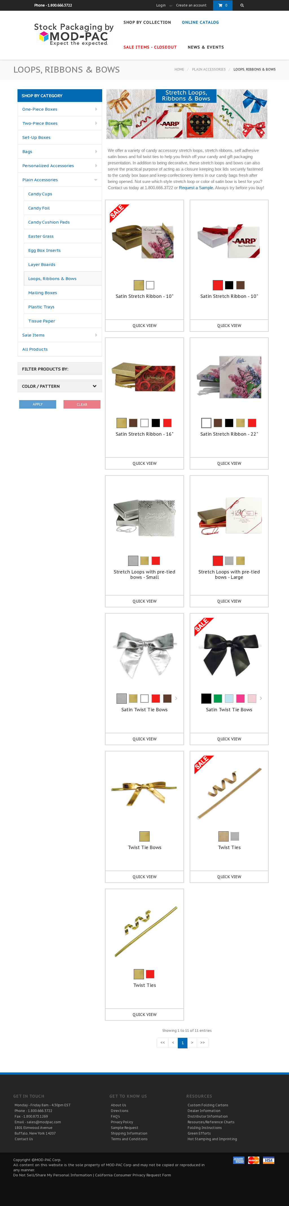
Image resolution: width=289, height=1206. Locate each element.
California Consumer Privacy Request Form (133, 1175)
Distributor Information (208, 1116)
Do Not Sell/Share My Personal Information (52, 1175)
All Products (35, 349)
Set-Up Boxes (36, 137)
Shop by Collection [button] (148, 22)
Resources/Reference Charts (211, 1122)
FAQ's (115, 1116)
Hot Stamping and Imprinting (212, 1139)
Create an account (191, 5)
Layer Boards (41, 264)
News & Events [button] (206, 47)
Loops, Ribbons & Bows (52, 278)
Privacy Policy (122, 1122)
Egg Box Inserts (44, 250)
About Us (118, 1105)
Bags (27, 151)
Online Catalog (201, 22)
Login (161, 5)
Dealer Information (204, 1111)
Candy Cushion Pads (49, 222)
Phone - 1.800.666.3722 (33, 1111)
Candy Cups (40, 194)
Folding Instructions (205, 1128)
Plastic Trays (41, 306)
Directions (119, 1111)
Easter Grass (41, 236)
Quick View (145, 325)
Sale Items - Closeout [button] (151, 47)
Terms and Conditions (129, 1139)
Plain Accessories (209, 69)
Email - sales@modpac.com (38, 1122)
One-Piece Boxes (39, 109)
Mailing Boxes (42, 292)
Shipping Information (129, 1133)
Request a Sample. (196, 187)
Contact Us (24, 1139)
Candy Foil (39, 208)
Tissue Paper (41, 321)
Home (179, 69)
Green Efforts (199, 1133)
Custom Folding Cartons (208, 1105)
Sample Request (124, 1128)
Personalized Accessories (48, 165)
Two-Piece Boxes (40, 123)
